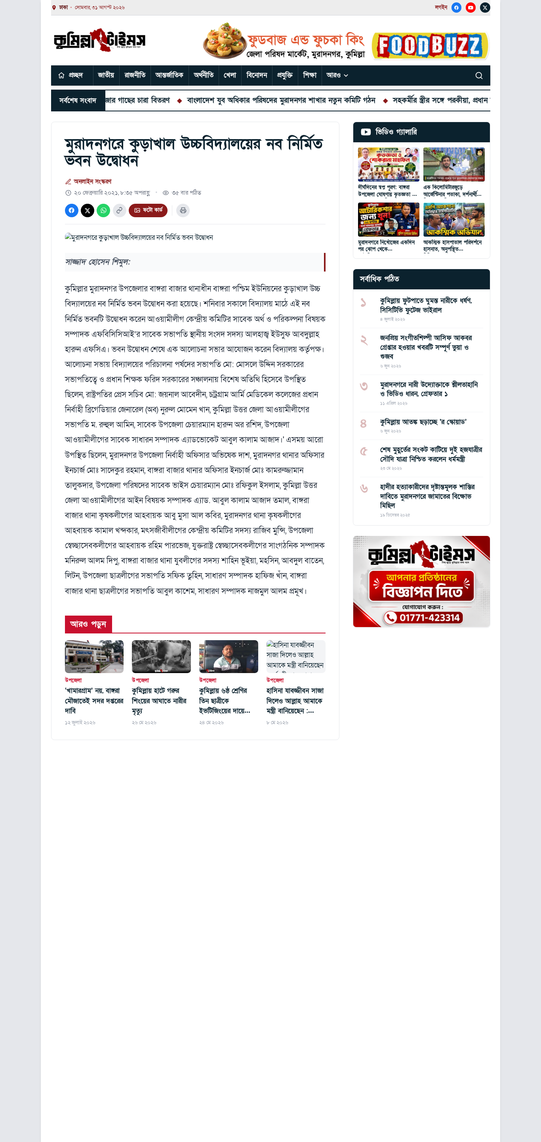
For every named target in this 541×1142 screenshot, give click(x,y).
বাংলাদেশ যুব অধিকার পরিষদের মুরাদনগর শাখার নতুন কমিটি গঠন (253, 100)
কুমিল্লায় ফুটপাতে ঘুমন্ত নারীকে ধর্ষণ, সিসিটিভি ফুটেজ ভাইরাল (426, 305)
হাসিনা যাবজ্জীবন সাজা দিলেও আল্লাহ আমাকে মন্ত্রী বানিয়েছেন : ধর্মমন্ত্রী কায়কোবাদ (295, 701)
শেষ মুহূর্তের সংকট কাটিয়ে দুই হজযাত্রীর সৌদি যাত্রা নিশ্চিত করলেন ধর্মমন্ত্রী (431, 454)
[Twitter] (485, 7)
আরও (334, 75)
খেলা (230, 75)
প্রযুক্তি (285, 75)
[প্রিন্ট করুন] (183, 210)
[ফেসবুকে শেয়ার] (71, 210)
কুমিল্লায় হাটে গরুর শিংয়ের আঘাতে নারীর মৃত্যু (159, 700)
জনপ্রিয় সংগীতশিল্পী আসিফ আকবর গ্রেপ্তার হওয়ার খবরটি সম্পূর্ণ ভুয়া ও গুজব (426, 347)
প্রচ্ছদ (76, 75)
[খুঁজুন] (479, 75)
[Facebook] (456, 7)
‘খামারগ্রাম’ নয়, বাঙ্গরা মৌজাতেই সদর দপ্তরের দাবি (94, 700)
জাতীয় (106, 75)
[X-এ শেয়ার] (87, 210)
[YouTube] (471, 7)
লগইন (441, 7)
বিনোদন (257, 75)
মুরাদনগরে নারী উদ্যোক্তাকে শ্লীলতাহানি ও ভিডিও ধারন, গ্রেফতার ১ (429, 389)
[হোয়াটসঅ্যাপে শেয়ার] (103, 210)
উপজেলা (73, 680)
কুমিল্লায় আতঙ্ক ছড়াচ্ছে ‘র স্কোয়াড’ (423, 421)
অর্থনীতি (203, 75)
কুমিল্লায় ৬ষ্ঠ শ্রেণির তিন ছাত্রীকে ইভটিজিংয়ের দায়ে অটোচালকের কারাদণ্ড (225, 701)
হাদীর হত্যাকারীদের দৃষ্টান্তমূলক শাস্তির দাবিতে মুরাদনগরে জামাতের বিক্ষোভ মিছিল (427, 496)
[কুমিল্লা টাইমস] (100, 40)
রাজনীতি (135, 75)
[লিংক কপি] (119, 210)
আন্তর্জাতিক (169, 75)
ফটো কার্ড (152, 210)
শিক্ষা (309, 75)
